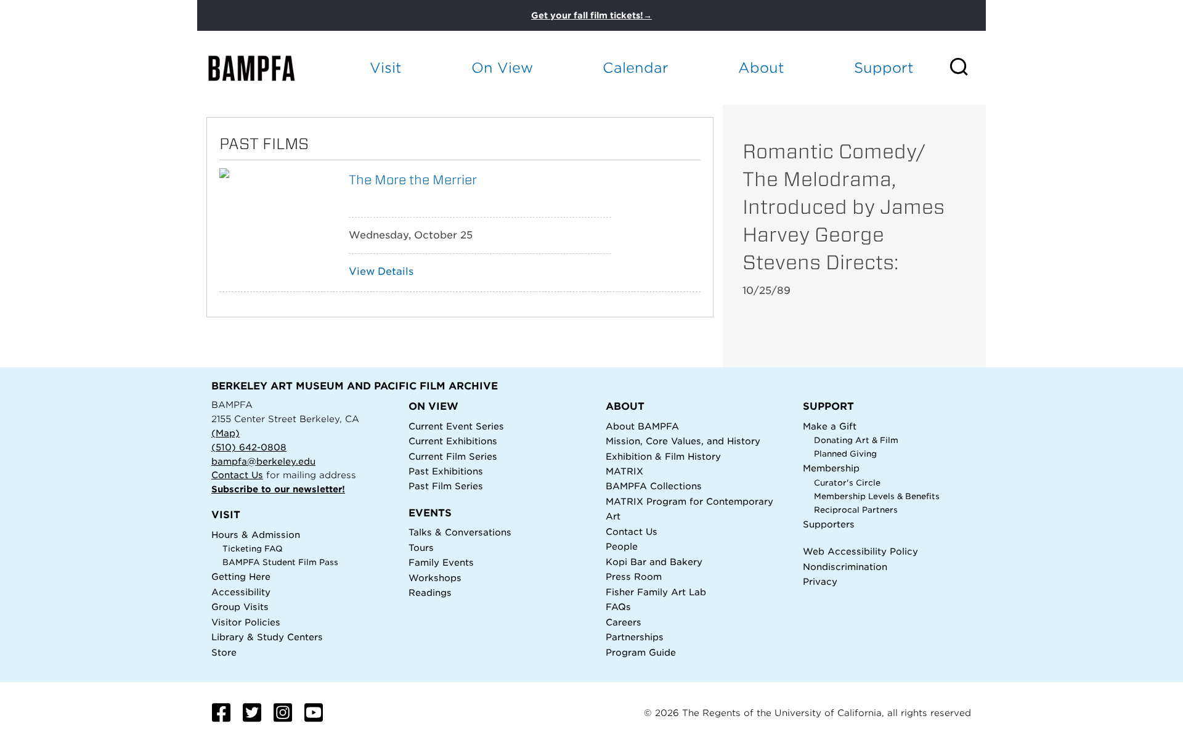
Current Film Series (453, 456)
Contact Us (237, 475)
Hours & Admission (255, 534)
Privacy (820, 581)
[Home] (262, 68)
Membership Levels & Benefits (877, 496)
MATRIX (624, 471)
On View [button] (502, 67)
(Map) (225, 433)
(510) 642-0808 (249, 447)
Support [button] (884, 67)
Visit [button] (386, 67)
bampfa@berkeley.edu (263, 461)
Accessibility (240, 592)
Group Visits (240, 606)
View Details (381, 271)
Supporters (829, 524)
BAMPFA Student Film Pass (280, 562)
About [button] (761, 67)
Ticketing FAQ (252, 548)
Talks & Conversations (460, 532)
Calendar (636, 67)
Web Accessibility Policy (860, 551)
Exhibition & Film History (663, 456)
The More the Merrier (413, 179)
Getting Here (240, 576)
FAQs (618, 606)
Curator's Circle (847, 482)
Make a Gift (829, 426)
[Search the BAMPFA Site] (967, 67)
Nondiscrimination (845, 566)
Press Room (634, 576)
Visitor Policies (245, 622)
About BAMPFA (642, 426)
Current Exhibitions (453, 441)
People (622, 546)
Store (224, 652)
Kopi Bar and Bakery (654, 561)
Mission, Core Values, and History (683, 441)
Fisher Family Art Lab (656, 592)
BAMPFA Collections (654, 486)
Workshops (435, 577)
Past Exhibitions (446, 471)
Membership (831, 468)
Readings (430, 592)
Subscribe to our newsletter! (278, 489)
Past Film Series (446, 486)
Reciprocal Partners (856, 510)
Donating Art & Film (856, 440)
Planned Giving (845, 453)
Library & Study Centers (267, 637)
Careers (623, 622)
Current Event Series (456, 426)
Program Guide (641, 652)
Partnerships (635, 637)
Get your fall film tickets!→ (591, 15)
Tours (421, 547)
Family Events (441, 562)
